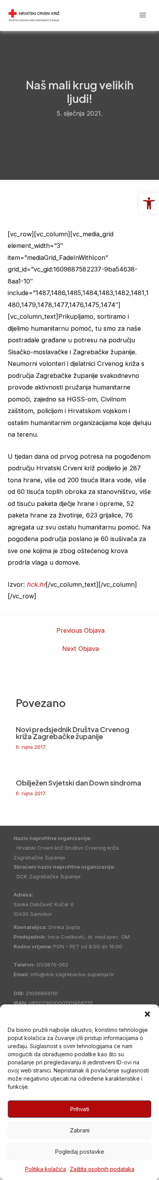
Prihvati (79, 1109)
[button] (147, 1014)
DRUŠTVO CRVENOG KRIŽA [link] (94, 15)
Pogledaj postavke (79, 1151)
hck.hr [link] (36, 584)
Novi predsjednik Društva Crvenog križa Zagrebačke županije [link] (72, 733)
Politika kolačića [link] (45, 1169)
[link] (149, 203)
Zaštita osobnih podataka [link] (102, 1169)
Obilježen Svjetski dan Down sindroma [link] (78, 782)
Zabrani (80, 1130)
